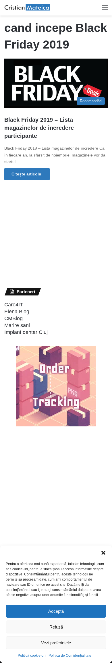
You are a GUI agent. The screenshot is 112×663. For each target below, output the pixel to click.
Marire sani (17, 325)
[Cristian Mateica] (27, 7)
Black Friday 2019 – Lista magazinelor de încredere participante (39, 128)
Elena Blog (16, 311)
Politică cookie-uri (32, 656)
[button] (103, 553)
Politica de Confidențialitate (70, 656)
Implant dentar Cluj (26, 332)
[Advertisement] (47, 537)
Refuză (56, 627)
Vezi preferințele (56, 642)
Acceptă (56, 611)
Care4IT (13, 305)
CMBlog (13, 318)
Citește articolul (27, 174)
